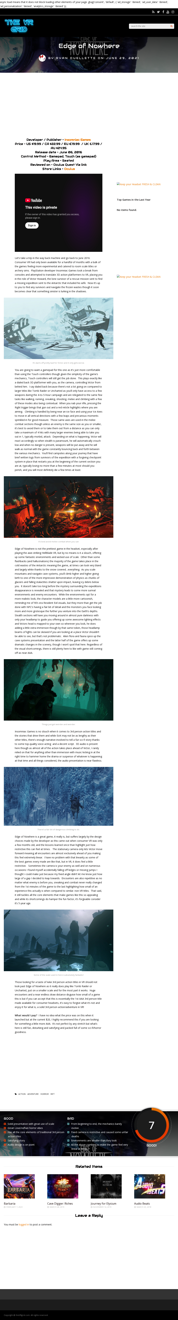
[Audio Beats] (149, 1197)
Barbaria (9, 1203)
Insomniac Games (78, 140)
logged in (24, 1224)
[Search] (171, 26)
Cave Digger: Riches (60, 1203)
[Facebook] (163, 11)
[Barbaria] (19, 1197)
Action (22, 1094)
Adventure (33, 1094)
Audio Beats (142, 1203)
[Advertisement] (89, 104)
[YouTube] (168, 11)
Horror (45, 1094)
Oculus (69, 169)
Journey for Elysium (103, 1203)
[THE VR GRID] (19, 33)
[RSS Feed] (153, 11)
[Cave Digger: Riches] (62, 1197)
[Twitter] (158, 11)
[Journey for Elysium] (106, 1197)
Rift (53, 1094)
